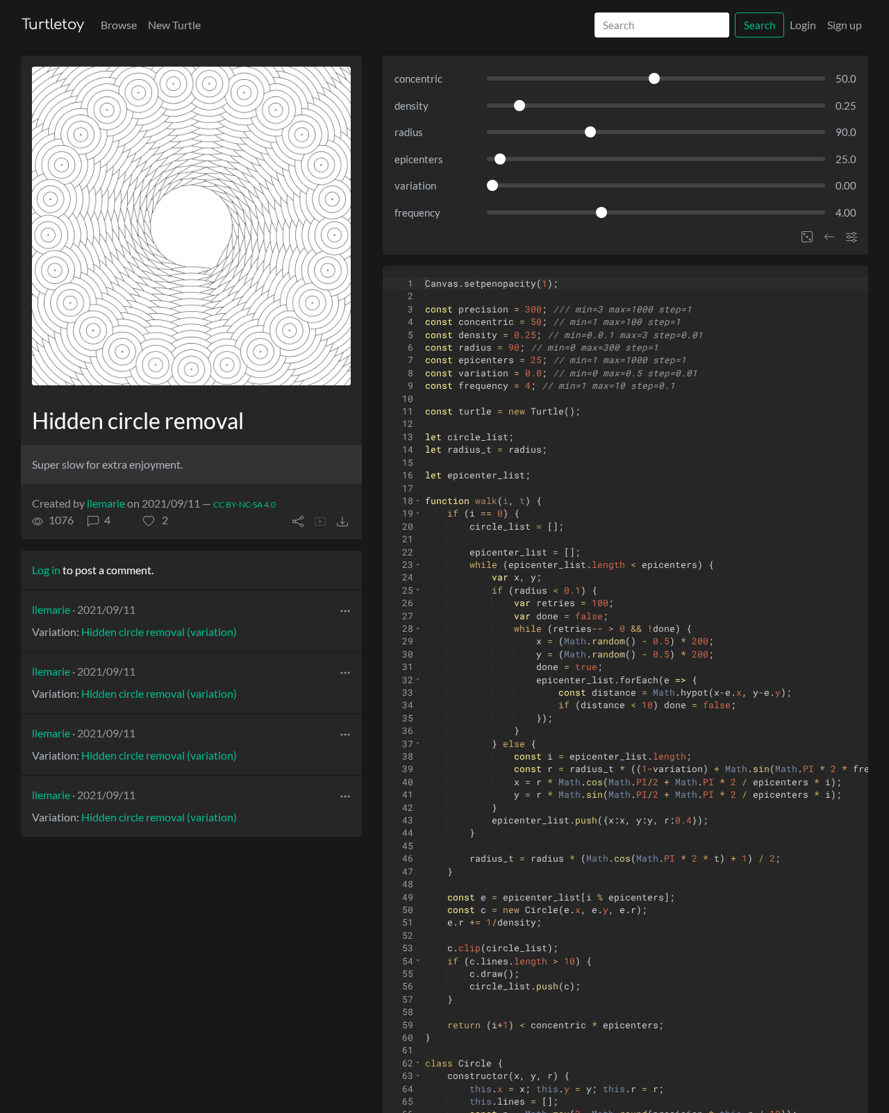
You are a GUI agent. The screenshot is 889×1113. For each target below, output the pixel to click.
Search (759, 25)
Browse (119, 24)
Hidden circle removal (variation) (159, 631)
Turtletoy (53, 25)
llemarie (106, 503)
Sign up (844, 24)
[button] (155, 520)
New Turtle (174, 24)
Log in (46, 569)
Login (803, 24)
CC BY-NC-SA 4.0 (244, 504)
